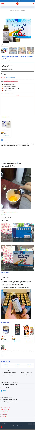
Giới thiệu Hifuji (4, 414)
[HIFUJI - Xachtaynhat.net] (17, 3)
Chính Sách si (3, 418)
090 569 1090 (11, 93)
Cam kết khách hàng (4, 412)
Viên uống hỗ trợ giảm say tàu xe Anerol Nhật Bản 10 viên (5, 130)
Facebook (11, 90)
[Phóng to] (2, 45)
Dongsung (23, 10)
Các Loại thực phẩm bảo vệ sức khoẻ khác (9, 81)
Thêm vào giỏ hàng (10, 77)
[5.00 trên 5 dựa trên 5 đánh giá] (17, 59)
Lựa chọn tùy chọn (6, 135)
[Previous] (2, 29)
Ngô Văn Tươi (3, 349)
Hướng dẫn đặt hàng (4, 411)
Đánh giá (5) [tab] (12, 140)
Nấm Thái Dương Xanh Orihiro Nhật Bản (17, 336)
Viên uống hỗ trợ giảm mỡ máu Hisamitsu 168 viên (28, 336)
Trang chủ (12, 10)
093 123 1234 (7, 93)
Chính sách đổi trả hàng (5, 409)
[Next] (32, 29)
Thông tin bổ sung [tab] (7, 140)
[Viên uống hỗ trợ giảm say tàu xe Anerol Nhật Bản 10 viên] (6, 124)
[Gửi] (33, 7)
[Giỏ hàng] (33, 3)
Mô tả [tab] (2, 140)
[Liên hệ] (1, 427)
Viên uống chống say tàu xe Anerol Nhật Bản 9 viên (10, 212)
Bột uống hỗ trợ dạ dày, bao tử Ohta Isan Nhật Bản (6, 336)
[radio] (2, 74)
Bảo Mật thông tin (4, 416)
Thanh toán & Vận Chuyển (5, 407)
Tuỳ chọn (2, 73)
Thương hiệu (17, 10)
